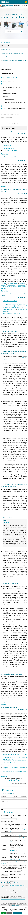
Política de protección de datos (8, 889)
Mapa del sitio (17, 890)
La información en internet (8, 64)
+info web (18, 835)
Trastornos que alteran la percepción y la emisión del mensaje (15, 305)
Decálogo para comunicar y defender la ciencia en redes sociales (15, 768)
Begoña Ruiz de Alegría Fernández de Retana (10, 114)
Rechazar (9, 913)
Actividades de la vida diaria (10, 41)
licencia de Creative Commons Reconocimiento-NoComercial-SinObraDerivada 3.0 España (13, 899)
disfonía (24, 358)
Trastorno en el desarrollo (8, 99)
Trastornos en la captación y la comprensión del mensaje (15, 306)
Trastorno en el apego (7, 97)
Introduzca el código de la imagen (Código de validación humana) (13, 816)
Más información (17, 913)
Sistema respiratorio (8, 148)
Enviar (4, 875)
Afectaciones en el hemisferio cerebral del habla (13, 88)
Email (20, 796)
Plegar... (4, 704)
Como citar (16, 123)
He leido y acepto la (13, 862)
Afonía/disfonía (6, 85)
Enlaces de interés (4, 123)
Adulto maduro (5, 287)
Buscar (16, 892)
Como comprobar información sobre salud (14, 765)
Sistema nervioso (7, 146)
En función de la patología (10, 301)
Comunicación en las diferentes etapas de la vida (14, 108)
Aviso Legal (23, 889)
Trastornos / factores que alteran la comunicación (14, 84)
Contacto (12, 892)
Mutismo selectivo (6, 100)
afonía (5, 360)
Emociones (5, 103)
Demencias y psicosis (7, 91)
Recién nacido (14, 283)
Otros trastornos (8, 309)
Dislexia (4, 94)
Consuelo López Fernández (6, 117)
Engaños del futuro (9, 762)
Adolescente (11, 285)
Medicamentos (6, 703)
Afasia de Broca (6, 90)
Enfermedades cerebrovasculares (10, 93)
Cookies (18, 889)
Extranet (11, 890)
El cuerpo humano (6, 49)
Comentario (4, 801)
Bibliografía (11, 123)
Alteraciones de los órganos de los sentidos (12, 87)
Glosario (23, 890)
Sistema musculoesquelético (10, 150)
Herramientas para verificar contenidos (15, 761)
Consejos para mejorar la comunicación (11, 106)
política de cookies (9, 910)
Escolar (3, 285)
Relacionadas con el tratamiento (11, 313)
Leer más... (4, 154)
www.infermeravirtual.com (16, 859)
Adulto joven (21, 285)
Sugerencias (5, 890)
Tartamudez (5, 96)
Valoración (4, 810)
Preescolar (23, 283)
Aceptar (3, 913)
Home (2, 41)
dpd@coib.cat (13, 850)
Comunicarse (21, 41)
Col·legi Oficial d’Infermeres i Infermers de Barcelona (13, 886)
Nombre (3, 796)
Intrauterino (4, 283)
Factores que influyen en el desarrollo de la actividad (14, 60)
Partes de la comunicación (8, 81)
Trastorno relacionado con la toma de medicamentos (14, 102)
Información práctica (5, 42)
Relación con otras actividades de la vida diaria (12, 53)
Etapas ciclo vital (5, 56)
